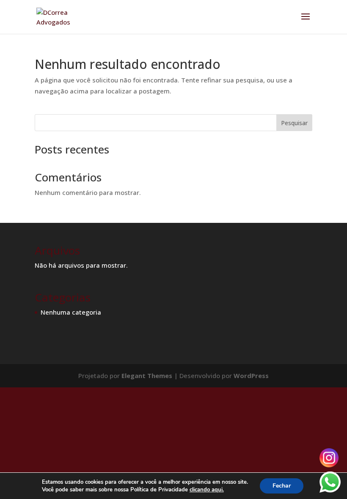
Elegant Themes (146, 375)
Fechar (282, 486)
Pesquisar (294, 123)
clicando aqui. (207, 490)
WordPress (251, 375)
